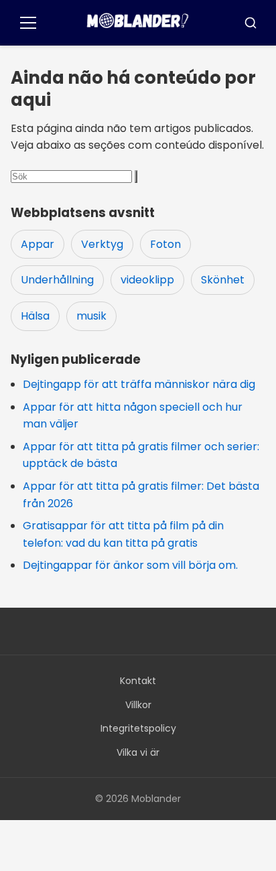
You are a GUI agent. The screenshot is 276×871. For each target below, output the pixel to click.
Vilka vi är (138, 752)
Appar (37, 244)
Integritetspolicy (138, 728)
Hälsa (35, 316)
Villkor (138, 705)
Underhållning (57, 279)
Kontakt (138, 680)
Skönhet (223, 279)
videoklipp (147, 279)
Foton (165, 244)
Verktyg (102, 244)
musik (91, 316)
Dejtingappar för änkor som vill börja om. (130, 565)
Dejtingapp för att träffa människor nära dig (139, 384)
